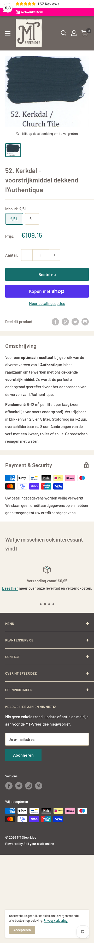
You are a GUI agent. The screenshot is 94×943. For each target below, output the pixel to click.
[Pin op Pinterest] (65, 321)
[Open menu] (7, 33)
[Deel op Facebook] (55, 321)
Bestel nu (47, 274)
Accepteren (22, 930)
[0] (84, 33)
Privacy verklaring (56, 920)
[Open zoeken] (64, 33)
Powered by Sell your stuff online (29, 844)
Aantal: (11, 255)
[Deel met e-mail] (85, 321)
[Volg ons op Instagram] (28, 785)
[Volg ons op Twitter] (18, 785)
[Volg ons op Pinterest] (38, 785)
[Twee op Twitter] (75, 321)
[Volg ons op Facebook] (9, 785)
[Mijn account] (74, 33)
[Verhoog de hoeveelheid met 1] (54, 255)
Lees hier (10, 588)
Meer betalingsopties (47, 303)
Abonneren (23, 754)
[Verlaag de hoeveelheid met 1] (26, 255)
